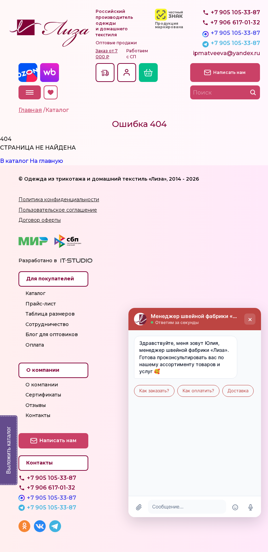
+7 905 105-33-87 (235, 33)
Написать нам (229, 72)
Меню (29, 92)
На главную (46, 161)
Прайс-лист (40, 304)
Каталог (35, 293)
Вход (126, 72)
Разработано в (37, 260)
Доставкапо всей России (105, 72)
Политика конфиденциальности (58, 199)
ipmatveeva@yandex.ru (226, 53)
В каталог (14, 161)
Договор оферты (39, 220)
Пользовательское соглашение (57, 210)
